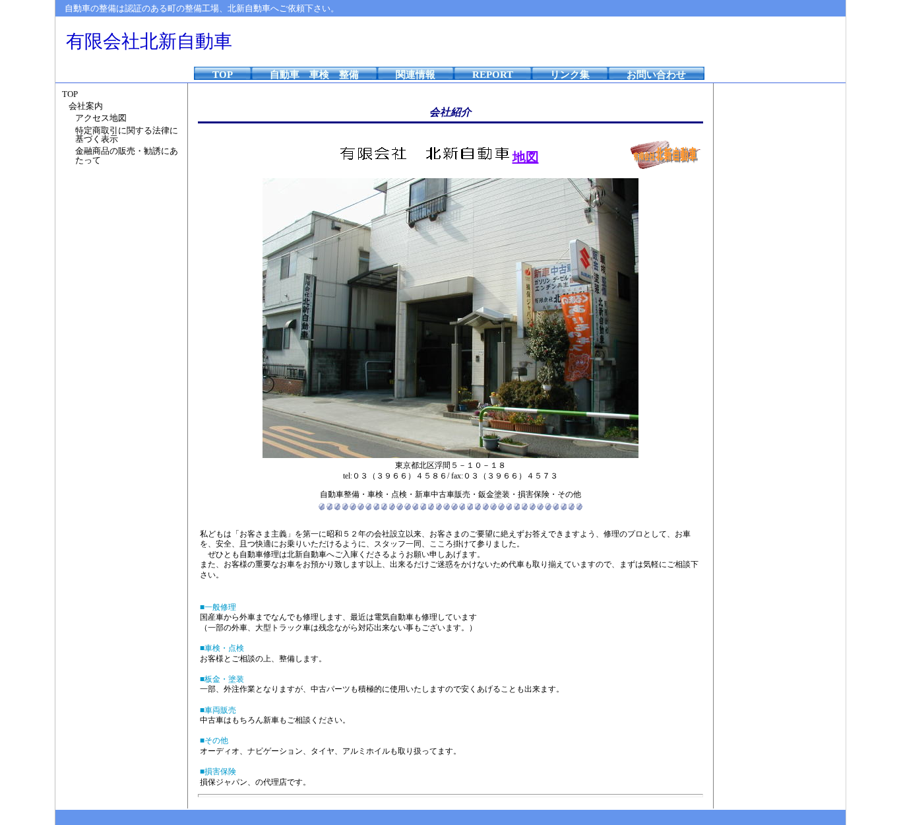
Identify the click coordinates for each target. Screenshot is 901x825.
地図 (526, 157)
